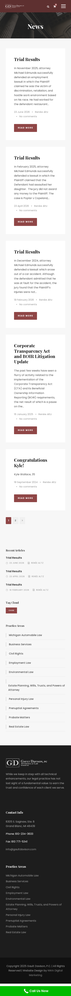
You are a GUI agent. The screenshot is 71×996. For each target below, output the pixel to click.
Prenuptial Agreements (24, 708)
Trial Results (27, 59)
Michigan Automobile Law (25, 635)
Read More (25, 127)
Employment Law (20, 663)
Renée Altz (41, 112)
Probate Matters (19, 717)
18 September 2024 (26, 482)
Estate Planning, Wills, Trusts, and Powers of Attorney (36, 688)
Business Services (20, 644)
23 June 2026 (22, 112)
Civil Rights (16, 653)
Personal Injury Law (21, 699)
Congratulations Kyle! (30, 462)
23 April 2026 (21, 206)
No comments (28, 116)
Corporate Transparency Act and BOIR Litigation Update (34, 353)
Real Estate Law (19, 726)
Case (11, 610)
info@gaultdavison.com (21, 849)
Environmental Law (21, 672)
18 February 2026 (24, 299)
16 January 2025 (23, 414)
